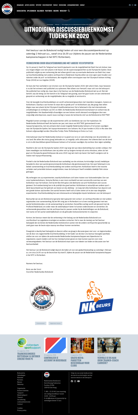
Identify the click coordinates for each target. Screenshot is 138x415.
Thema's (55, 5)
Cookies (20, 408)
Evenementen (41, 323)
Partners (48, 11)
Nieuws (56, 11)
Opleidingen (31, 11)
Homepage (50, 24)
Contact (82, 5)
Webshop (63, 11)
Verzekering (62, 5)
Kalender (40, 11)
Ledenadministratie (73, 5)
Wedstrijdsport (47, 5)
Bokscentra (21, 11)
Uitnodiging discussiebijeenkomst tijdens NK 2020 (76, 24)
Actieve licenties (30, 5)
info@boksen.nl (51, 398)
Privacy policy (21, 410)
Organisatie (20, 5)
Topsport (38, 5)
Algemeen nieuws (55, 323)
